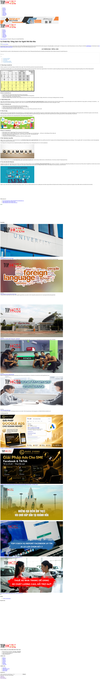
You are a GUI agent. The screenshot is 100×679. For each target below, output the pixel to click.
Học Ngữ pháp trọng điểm (7, 61)
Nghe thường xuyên (6, 59)
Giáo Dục (4, 12)
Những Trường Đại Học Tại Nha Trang (6, 258)
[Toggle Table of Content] (1, 56)
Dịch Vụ (3, 10)
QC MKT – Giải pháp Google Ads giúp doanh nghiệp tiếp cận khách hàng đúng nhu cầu (15, 448)
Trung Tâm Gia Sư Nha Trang (5, 410)
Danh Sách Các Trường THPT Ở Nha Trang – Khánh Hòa (10, 338)
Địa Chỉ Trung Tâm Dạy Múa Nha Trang (7, 374)
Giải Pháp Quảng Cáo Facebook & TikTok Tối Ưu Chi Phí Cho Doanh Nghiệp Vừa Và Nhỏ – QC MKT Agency (19, 484)
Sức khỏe (4, 15)
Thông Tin (2, 676)
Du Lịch (3, 7)
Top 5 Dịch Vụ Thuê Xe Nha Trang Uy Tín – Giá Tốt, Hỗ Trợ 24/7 (11, 593)
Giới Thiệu (4, 667)
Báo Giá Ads (2, 677)
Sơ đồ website (4, 670)
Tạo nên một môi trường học (7, 62)
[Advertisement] (31, 213)
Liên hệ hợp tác (5, 669)
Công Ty (3, 11)
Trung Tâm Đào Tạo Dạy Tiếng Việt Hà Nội (9, 202)
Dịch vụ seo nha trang (7, 598)
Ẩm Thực (4, 8)
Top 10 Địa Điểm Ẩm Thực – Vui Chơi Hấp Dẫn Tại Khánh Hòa (11, 520)
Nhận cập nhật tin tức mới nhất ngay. (6, 674)
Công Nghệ (4, 13)
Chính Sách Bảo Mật (5, 668)
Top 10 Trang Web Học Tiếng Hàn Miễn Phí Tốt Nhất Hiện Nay (13, 200)
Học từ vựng (5, 60)
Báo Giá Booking (3, 678)
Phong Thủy (4, 14)
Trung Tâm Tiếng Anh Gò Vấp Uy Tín (8, 201)
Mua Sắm (4, 9)
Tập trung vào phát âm (6, 58)
